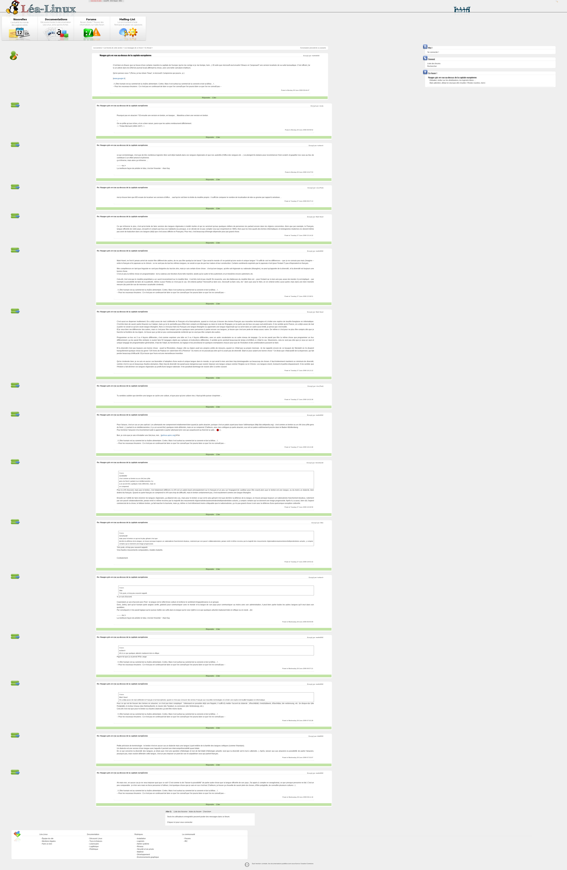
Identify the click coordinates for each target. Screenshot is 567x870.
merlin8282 (316, 55)
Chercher (206, 812)
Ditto (321, 523)
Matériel (140, 852)
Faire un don (47, 844)
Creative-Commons (306, 863)
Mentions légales (49, 841)
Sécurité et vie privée (145, 849)
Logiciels (140, 841)
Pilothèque (93, 849)
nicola (321, 106)
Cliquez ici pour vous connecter (179, 822)
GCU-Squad (114, 1)
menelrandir (319, 463)
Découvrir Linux (95, 838)
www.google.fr (119, 78)
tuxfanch (320, 145)
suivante (323, 48)
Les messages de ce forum (133, 48)
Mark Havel (319, 217)
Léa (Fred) (319, 188)
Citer (214, 98)
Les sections (97, 48)
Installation (141, 838)
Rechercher (432, 66)
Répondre (206, 98)
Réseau (140, 846)
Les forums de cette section (113, 48)
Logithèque (94, 846)
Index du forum (195, 812)
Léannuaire (94, 844)
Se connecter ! (433, 52)
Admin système (143, 844)
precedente (313, 48)
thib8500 (320, 736)
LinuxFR (106, 1)
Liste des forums (180, 812)
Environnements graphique (148, 857)
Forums (188, 838)
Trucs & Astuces (95, 841)
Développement (143, 854)
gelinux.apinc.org (168, 435)
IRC (186, 841)
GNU (120, 1)
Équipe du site (47, 838)
